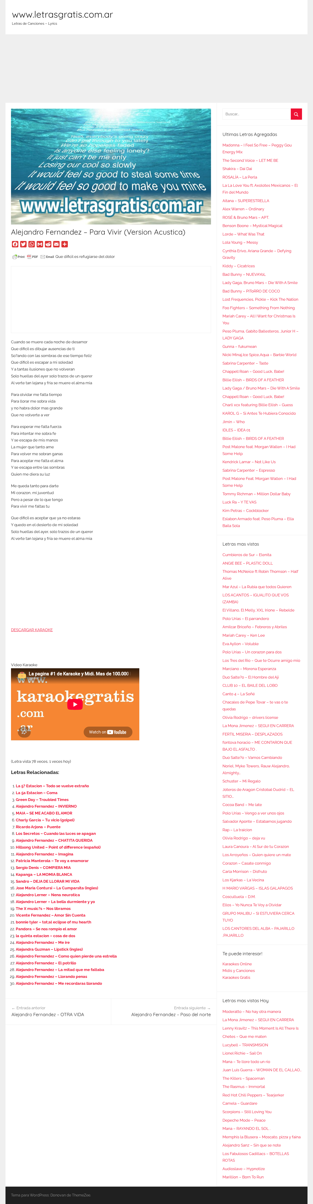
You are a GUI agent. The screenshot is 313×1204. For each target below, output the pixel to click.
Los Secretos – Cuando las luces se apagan (56, 833)
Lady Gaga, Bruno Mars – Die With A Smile (260, 282)
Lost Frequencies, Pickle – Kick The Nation (260, 299)
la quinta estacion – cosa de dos (45, 935)
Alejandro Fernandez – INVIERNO (46, 806)
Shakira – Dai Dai (237, 168)
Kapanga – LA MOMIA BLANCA (44, 874)
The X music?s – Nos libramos (43, 908)
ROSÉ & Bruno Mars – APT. (245, 217)
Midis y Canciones (238, 970)
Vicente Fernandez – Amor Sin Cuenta (50, 915)
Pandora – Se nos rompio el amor (46, 929)
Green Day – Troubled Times (42, 799)
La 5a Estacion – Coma (37, 792)
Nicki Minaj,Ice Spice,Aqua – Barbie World (259, 354)
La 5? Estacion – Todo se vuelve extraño (52, 786)
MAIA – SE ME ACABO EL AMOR (44, 813)
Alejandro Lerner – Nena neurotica (48, 895)
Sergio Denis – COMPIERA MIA (43, 867)
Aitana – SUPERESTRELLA (245, 200)
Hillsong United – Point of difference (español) (58, 847)
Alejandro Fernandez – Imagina (44, 854)
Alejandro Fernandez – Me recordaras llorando (59, 983)
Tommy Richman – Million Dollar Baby (256, 494)
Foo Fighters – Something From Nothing (258, 308)
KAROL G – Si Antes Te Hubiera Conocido (259, 413)
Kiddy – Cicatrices (238, 266)
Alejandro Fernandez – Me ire (43, 942)
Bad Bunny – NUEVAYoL (244, 274)
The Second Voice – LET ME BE (250, 160)
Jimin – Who (233, 421)
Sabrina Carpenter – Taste (245, 363)
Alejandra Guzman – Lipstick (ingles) (49, 949)
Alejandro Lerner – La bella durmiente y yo (55, 901)
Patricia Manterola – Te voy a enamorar (52, 860)
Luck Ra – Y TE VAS (239, 502)
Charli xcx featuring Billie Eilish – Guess (257, 405)
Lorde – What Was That (243, 234)
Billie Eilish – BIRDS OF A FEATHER (253, 380)
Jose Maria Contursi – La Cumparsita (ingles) (57, 888)
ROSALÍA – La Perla (239, 177)
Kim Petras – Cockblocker (245, 510)
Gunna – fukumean (239, 346)
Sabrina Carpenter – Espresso (248, 470)
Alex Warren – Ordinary (243, 209)
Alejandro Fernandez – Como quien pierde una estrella (66, 956)
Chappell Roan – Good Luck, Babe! (253, 371)
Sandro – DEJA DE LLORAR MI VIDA (48, 881)
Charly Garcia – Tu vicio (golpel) (45, 820)
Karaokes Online (237, 964)
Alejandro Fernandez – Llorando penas (51, 976)
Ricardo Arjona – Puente (38, 827)
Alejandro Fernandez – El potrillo (46, 963)
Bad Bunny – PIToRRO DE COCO (251, 291)
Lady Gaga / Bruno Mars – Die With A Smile (261, 388)
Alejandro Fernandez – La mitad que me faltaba (60, 969)
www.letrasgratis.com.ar (62, 14)
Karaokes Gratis (236, 977)
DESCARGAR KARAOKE (32, 630)
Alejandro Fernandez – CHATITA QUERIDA (54, 840)
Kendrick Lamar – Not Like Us (249, 462)
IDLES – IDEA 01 (236, 430)
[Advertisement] (156, 69)
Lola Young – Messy (240, 242)
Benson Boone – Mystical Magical (252, 225)
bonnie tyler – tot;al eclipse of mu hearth (53, 922)
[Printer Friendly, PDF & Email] (33, 256)
